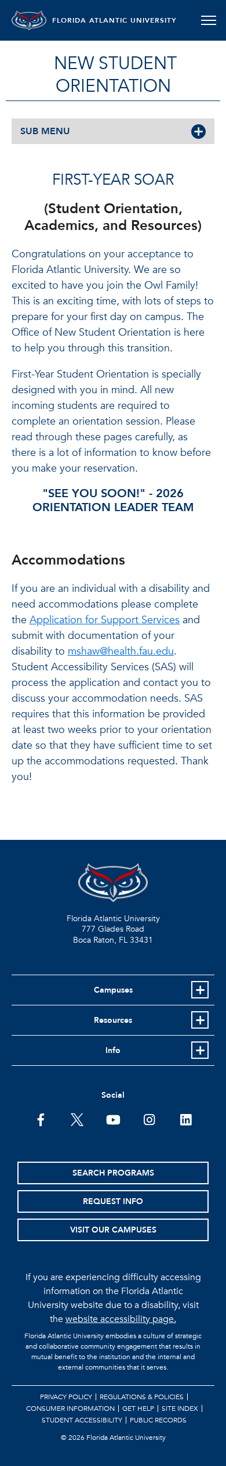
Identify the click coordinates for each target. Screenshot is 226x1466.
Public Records (158, 1420)
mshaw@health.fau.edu (121, 651)
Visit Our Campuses (113, 1229)
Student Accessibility (82, 1420)
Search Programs (113, 1172)
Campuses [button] (113, 990)
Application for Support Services (105, 620)
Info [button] (113, 1050)
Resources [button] (113, 1020)
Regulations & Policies (142, 1397)
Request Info (113, 1201)
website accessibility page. (120, 1319)
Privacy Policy (66, 1397)
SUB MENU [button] (45, 131)
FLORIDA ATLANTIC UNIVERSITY (114, 20)
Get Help (138, 1408)
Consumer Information (70, 1408)
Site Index (180, 1408)
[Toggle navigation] (208, 20)
